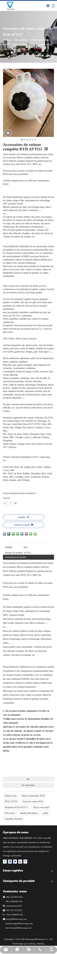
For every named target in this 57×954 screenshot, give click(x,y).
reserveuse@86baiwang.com (18, 928)
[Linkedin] (10, 861)
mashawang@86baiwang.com (19, 923)
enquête (21, 517)
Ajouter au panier (22, 525)
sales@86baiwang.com (16, 919)
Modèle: (9, 547)
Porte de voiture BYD (33, 801)
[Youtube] (20, 861)
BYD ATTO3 (11, 801)
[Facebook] (5, 861)
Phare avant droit (41, 807)
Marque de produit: (14, 552)
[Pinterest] (25, 861)
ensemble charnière (14, 819)
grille (45, 813)
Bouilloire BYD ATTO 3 (16, 807)
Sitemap (40, 943)
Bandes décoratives (29, 813)
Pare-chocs (10, 813)
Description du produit (15, 557)
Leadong (32, 943)
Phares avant (11, 796)
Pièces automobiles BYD (33, 796)
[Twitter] (15, 861)
